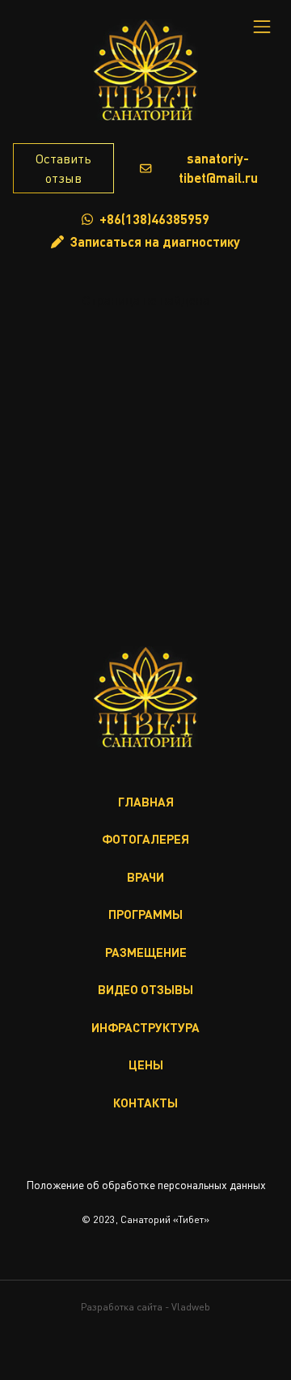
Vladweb (190, 1307)
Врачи (145, 877)
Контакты (145, 1102)
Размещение (146, 952)
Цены (146, 1064)
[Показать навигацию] (262, 26)
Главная (146, 801)
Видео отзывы (145, 989)
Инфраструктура (145, 1027)
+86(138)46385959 (154, 218)
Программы (145, 914)
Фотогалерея (145, 839)
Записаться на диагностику (155, 241)
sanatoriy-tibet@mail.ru (218, 167)
